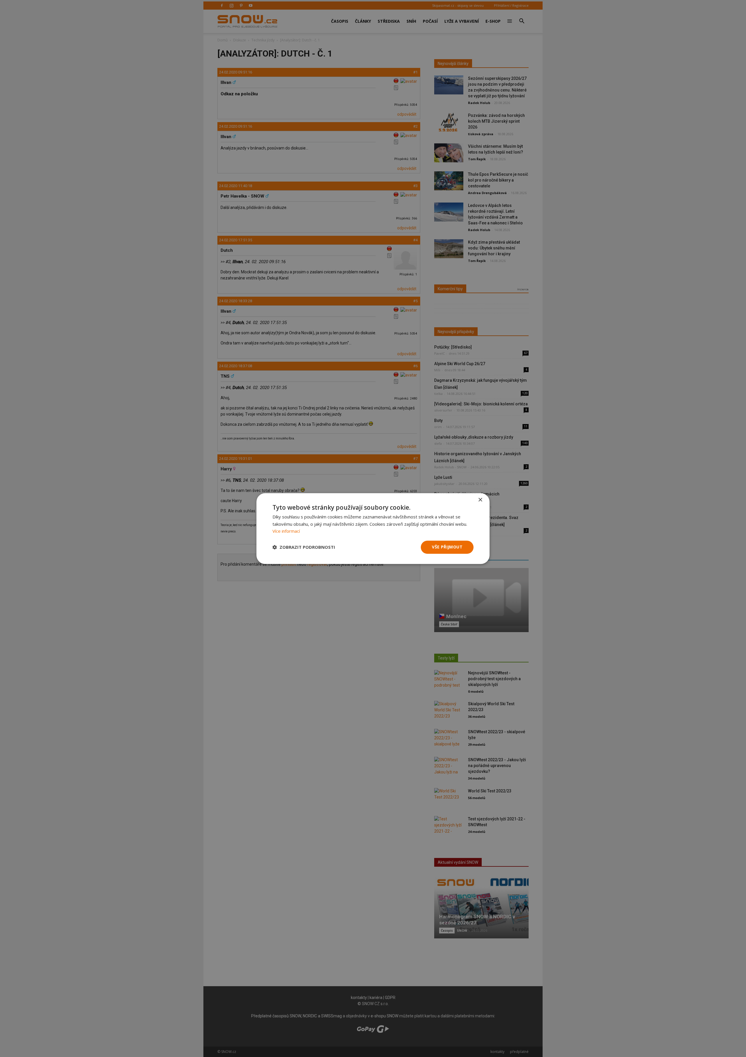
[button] (303, 547)
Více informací (286, 531)
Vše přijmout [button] (447, 547)
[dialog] (373, 528)
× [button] (480, 500)
